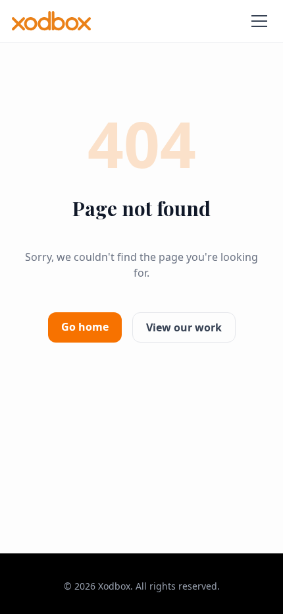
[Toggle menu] (259, 21)
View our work (184, 327)
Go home (85, 327)
